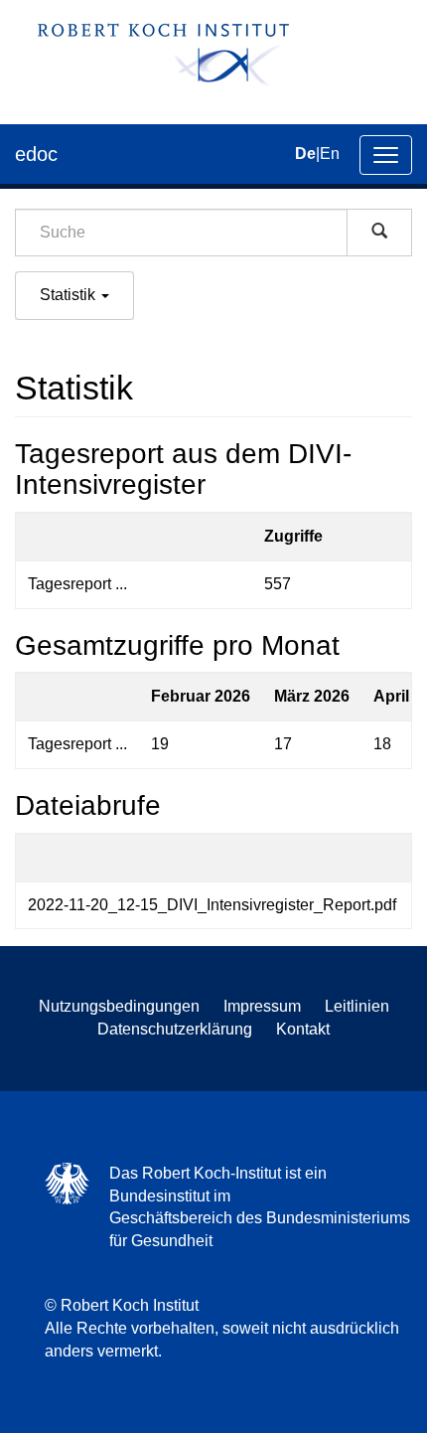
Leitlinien (357, 1006)
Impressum (262, 1006)
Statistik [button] (69, 294)
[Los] (379, 232)
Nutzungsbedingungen (119, 1006)
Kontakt (303, 1029)
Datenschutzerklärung (174, 1029)
